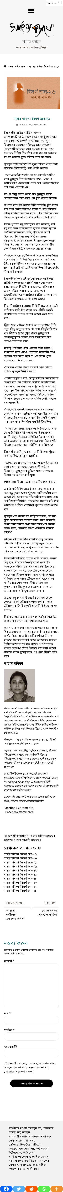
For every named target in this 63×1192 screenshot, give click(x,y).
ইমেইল (9, 1030)
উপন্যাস (21, 67)
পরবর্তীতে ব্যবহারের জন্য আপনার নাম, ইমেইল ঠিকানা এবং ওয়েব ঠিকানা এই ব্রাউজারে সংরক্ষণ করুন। (29, 1068)
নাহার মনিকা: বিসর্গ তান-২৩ (20, 883)
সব (11, 67)
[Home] (5, 67)
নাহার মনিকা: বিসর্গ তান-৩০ (20, 858)
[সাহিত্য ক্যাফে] (31, 30)
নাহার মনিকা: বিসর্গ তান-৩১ (20, 854)
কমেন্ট (9, 961)
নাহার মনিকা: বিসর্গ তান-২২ (20, 887)
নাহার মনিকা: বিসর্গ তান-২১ (20, 891)
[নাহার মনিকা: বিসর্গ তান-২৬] (31, 90)
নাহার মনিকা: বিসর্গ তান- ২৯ (20, 863)
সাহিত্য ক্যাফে (31, 42)
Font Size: (51, 3)
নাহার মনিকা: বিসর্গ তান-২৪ (20, 879)
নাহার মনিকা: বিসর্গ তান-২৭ (20, 871)
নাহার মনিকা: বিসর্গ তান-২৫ (20, 875)
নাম (7, 1013)
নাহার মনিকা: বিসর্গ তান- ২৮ (20, 867)
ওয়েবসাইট (10, 1047)
